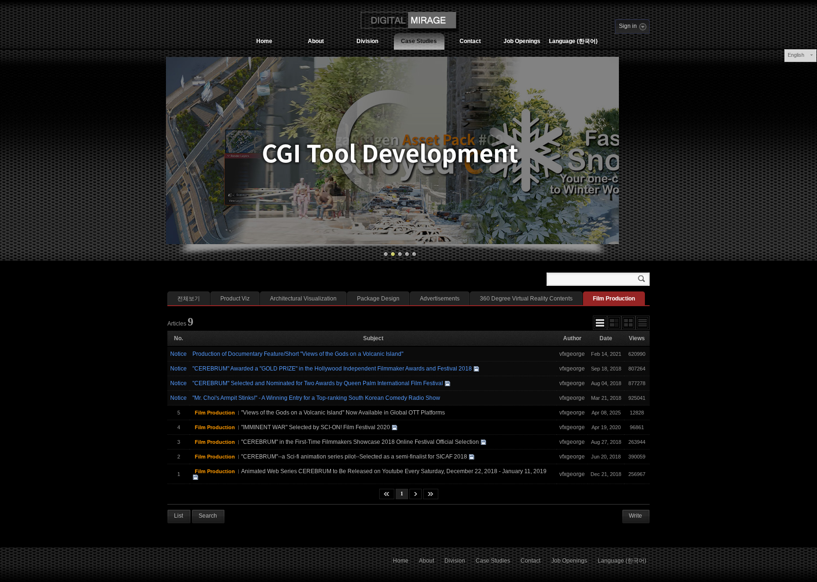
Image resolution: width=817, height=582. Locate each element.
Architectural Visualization (303, 298)
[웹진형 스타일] (614, 323)
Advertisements (440, 298)
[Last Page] (430, 494)
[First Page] (386, 494)
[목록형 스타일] (600, 323)
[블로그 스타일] (642, 323)
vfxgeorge (572, 354)
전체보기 (188, 298)
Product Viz (235, 298)
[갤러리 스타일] (628, 323)
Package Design (378, 298)
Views (637, 338)
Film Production (614, 298)
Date (606, 338)
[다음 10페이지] (415, 494)
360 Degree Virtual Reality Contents (526, 298)
